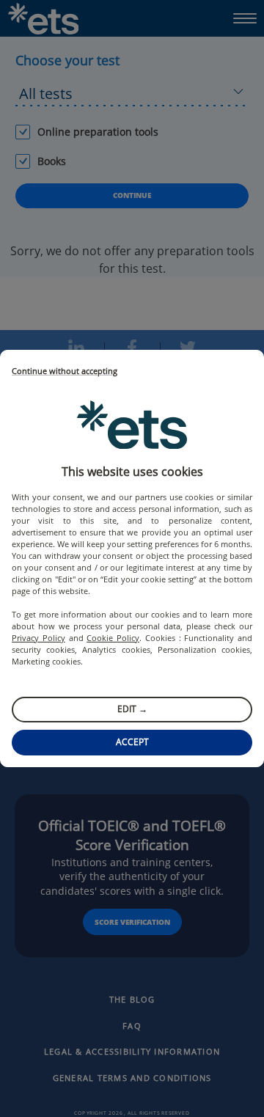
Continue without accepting (64, 371)
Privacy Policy (38, 637)
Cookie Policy (113, 637)
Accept (132, 742)
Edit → (132, 709)
